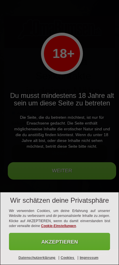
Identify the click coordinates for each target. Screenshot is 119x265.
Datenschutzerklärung (37, 258)
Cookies (68, 258)
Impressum (89, 258)
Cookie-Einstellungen (58, 226)
